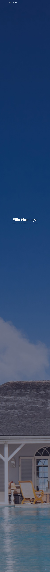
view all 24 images (25, 229)
